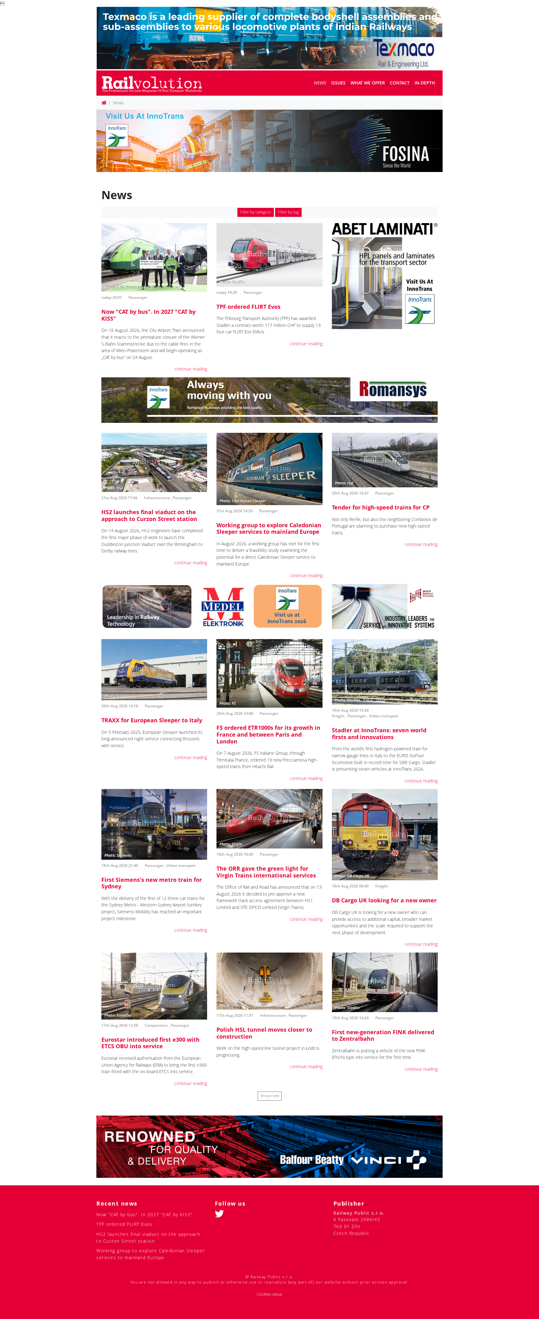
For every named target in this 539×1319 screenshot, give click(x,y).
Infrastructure (157, 497)
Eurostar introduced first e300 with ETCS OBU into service (150, 1043)
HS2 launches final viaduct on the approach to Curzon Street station (149, 515)
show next (269, 1095)
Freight (338, 716)
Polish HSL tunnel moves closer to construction (264, 1033)
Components (156, 1025)
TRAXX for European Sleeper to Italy (151, 720)
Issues (338, 83)
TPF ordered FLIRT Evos (248, 306)
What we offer (368, 83)
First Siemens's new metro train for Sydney (151, 883)
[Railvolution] (155, 83)
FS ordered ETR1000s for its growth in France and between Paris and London (268, 734)
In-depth (425, 83)
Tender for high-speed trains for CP (381, 507)
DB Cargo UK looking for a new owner (384, 900)
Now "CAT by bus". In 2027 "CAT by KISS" (148, 315)
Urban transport (383, 716)
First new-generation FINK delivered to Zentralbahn (383, 1035)
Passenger (138, 297)
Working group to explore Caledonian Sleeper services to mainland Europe (268, 528)
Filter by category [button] (255, 212)
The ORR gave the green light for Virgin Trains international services (266, 872)
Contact (400, 83)
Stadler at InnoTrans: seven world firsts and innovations (379, 733)
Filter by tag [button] (288, 212)
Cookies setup (269, 1294)
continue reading (190, 369)
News (320, 83)
